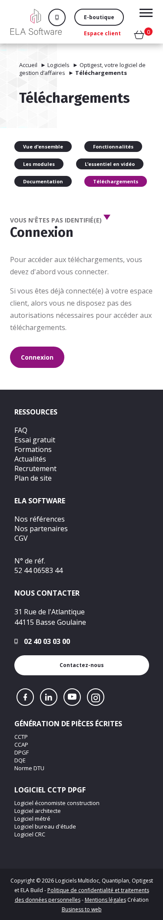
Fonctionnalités (113, 146)
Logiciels (58, 65)
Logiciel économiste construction (57, 803)
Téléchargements (115, 181)
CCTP (21, 737)
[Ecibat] (36, 22)
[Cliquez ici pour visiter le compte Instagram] (95, 697)
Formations (33, 449)
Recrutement (35, 468)
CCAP (21, 744)
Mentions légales (105, 899)
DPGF (21, 752)
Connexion (37, 357)
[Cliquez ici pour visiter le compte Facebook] (25, 697)
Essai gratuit (34, 440)
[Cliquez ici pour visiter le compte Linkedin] (48, 697)
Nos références (39, 519)
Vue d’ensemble (43, 146)
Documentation (43, 181)
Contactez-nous (82, 665)
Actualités (30, 459)
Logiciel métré (32, 818)
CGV (21, 538)
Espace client (102, 33)
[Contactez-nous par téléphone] (61, 17)
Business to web (82, 909)
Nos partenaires (41, 528)
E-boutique (99, 17)
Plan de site (33, 478)
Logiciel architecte (37, 811)
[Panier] (139, 36)
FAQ (20, 430)
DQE (20, 760)
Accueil (28, 65)
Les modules (39, 164)
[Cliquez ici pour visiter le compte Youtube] (72, 697)
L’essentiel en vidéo (110, 164)
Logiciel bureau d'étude (45, 826)
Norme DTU (29, 768)
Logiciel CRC (29, 834)
